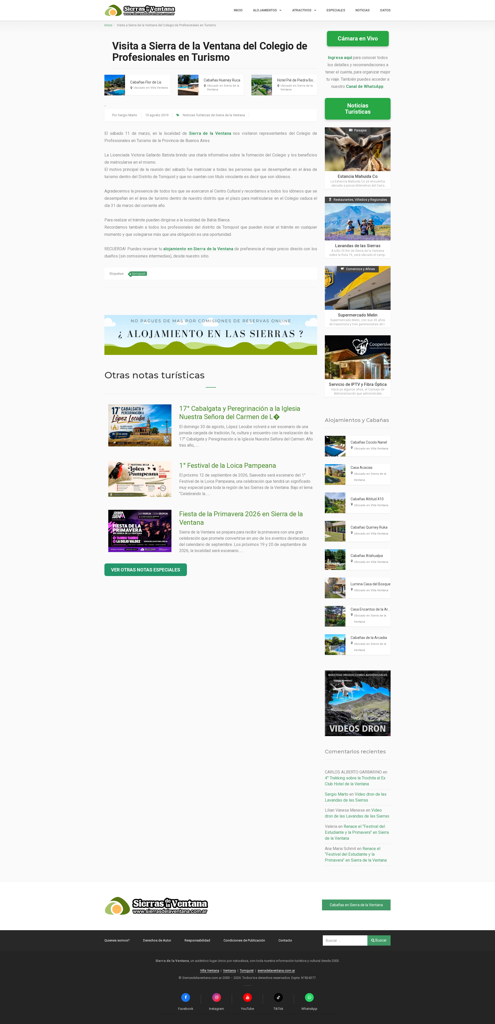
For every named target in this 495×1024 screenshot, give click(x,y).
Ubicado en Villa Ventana (151, 87)
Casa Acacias (362, 467)
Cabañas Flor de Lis (145, 82)
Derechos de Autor (157, 940)
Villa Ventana (209, 970)
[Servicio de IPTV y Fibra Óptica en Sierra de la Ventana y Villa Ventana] (358, 366)
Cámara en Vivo (358, 38)
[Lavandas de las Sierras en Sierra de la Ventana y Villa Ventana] (358, 227)
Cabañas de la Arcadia (369, 638)
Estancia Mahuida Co (358, 176)
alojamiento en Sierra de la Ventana (198, 248)
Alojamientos (265, 10)
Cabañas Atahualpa (367, 556)
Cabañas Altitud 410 (367, 499)
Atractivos (302, 10)
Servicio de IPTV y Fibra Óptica (358, 384)
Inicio (238, 10)
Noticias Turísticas (358, 108)
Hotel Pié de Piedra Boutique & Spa (305, 80)
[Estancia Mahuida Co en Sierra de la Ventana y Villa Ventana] (358, 158)
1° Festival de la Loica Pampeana (227, 465)
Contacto (285, 940)
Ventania (229, 970)
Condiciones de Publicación (244, 940)
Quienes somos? (117, 940)
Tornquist (247, 970)
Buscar (381, 940)
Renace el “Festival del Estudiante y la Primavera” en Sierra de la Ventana (357, 832)
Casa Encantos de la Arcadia (374, 609)
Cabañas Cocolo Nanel (369, 442)
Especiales (336, 10)
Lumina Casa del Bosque (371, 584)
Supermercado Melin (357, 315)
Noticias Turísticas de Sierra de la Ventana (214, 115)
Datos (385, 10)
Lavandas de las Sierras (358, 245)
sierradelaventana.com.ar (276, 970)
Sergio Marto (127, 115)
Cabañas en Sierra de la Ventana (356, 905)
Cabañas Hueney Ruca (222, 80)
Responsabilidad (197, 940)
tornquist (138, 274)
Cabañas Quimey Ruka (369, 527)
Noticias (363, 10)
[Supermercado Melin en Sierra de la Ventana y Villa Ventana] (358, 297)
